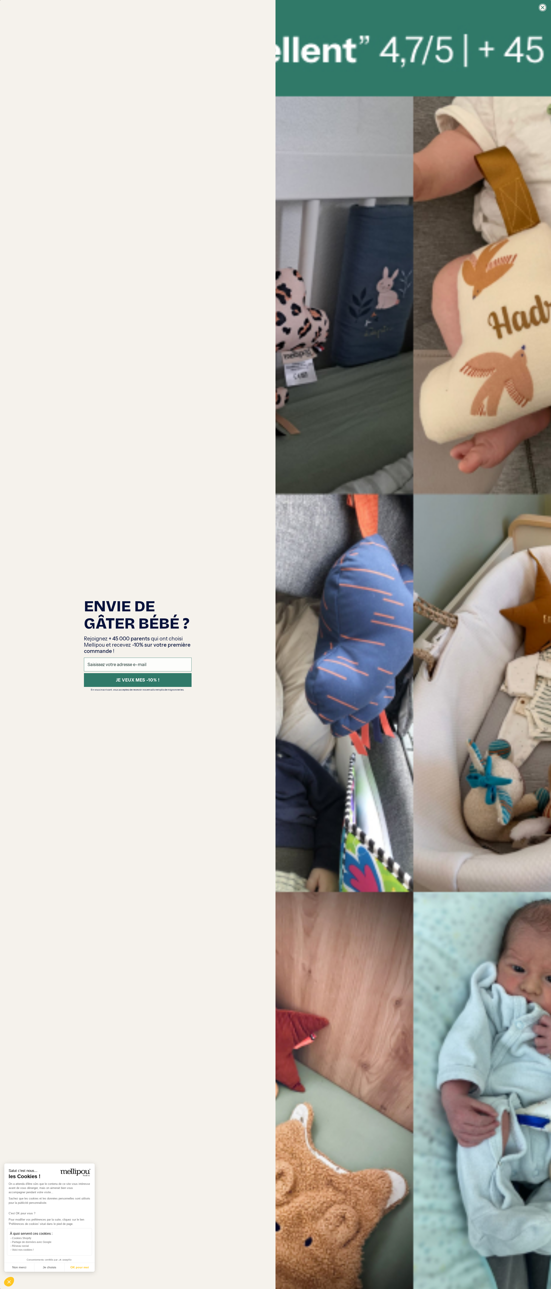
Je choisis (49, 1267)
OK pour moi (79, 1267)
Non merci (19, 1267)
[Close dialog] (542, 7)
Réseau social (20, 1245)
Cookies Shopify (21, 1238)
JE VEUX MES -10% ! (138, 680)
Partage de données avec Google (31, 1242)
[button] (9, 1282)
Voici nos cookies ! (23, 1249)
